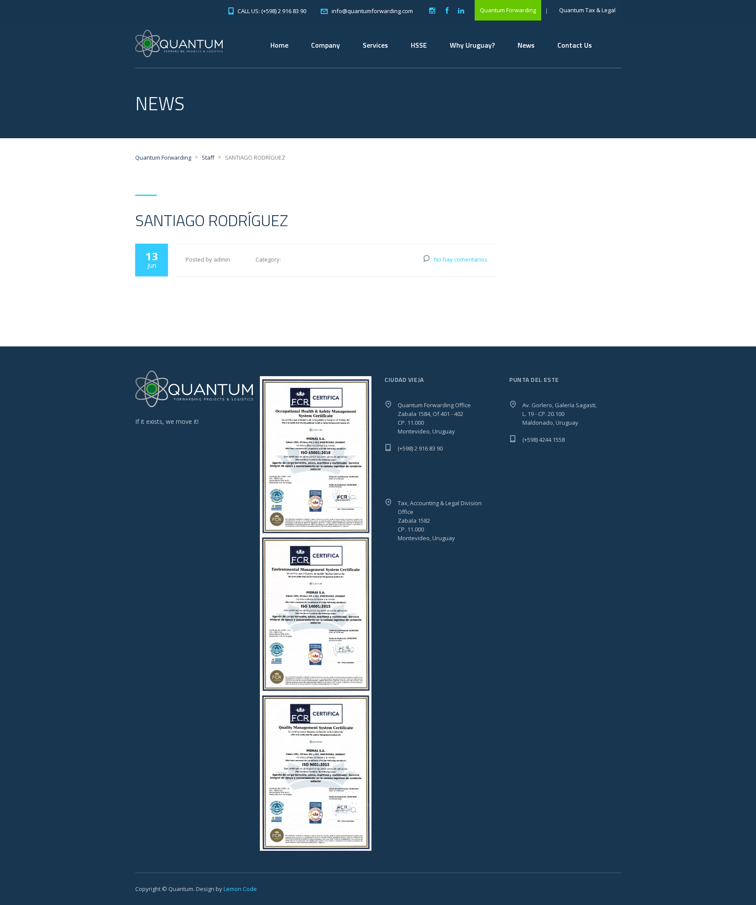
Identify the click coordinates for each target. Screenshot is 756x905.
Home (279, 45)
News (526, 45)
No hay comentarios (460, 259)
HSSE (419, 45)
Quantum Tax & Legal (587, 10)
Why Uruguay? (472, 45)
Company (325, 45)
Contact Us (574, 45)
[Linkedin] (461, 10)
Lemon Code (240, 889)
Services (375, 45)
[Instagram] (432, 10)
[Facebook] (447, 10)
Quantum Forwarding (508, 10)
